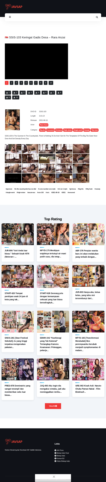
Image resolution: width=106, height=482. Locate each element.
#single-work (10, 192)
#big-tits (80, 189)
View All (52, 406)
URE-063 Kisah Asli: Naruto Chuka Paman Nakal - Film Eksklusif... (88, 389)
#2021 (63, 192)
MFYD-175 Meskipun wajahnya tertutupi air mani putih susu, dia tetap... (53, 253)
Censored (50, 130)
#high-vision (21, 192)
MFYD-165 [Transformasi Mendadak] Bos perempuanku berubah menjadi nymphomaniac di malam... (88, 344)
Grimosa (59, 130)
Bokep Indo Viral (62, 453)
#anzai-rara (31, 192)
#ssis (47, 192)
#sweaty (97, 189)
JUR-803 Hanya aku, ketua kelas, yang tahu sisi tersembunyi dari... (87, 295)
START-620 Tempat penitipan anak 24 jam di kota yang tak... (16, 296)
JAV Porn (60, 450)
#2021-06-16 (55, 192)
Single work (78, 130)
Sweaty (86, 130)
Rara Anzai (44, 125)
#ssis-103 (40, 192)
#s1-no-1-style (62, 189)
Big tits (42, 130)
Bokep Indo (60, 456)
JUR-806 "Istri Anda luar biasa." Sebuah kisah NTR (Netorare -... (17, 253)
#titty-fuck (89, 189)
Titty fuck (94, 130)
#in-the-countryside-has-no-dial (25, 189)
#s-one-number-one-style (46, 189)
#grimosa (72, 189)
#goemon (9, 189)
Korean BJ (60, 458)
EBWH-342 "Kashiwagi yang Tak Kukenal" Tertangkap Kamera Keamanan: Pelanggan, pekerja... (51, 344)
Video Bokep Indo (63, 461)
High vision (68, 130)
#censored (71, 192)
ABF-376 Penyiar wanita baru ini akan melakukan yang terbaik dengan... (87, 253)
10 (17, 97)
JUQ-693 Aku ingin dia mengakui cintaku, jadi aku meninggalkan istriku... (52, 389)
